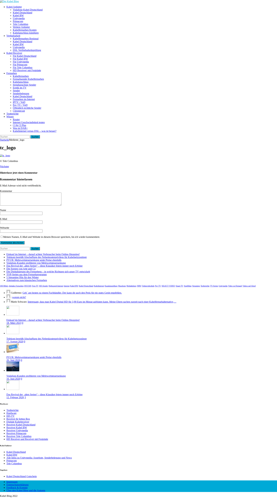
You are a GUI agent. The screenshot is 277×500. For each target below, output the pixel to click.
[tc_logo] (5, 155)
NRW (139, 286)
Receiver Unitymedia (17, 430)
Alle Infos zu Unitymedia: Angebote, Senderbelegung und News (39, 457)
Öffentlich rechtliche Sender (27, 108)
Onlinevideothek (148, 286)
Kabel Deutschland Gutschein (21, 476)
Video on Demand (235, 286)
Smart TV (179, 286)
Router (16, 119)
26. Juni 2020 (13, 360)
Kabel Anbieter (14, 6)
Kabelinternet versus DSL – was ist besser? (34, 131)
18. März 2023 (13, 323)
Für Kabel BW (20, 58)
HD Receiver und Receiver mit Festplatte (27, 439)
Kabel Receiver (14, 53)
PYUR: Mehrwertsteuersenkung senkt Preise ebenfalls (33, 260)
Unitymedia (19, 18)
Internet (67, 286)
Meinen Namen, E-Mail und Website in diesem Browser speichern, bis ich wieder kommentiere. (51, 237)
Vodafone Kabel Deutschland (28, 9)
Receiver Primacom (16, 433)
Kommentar (6, 191)
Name (3, 210)
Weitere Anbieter (21, 27)
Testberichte (12, 113)
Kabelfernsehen (21, 76)
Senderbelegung (21, 93)
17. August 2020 (14, 341)
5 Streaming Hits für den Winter (22, 277)
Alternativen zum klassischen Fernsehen (26, 280)
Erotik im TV (19, 87)
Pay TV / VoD (20, 105)
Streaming (196, 286)
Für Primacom (20, 64)
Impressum (11, 481)
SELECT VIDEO (168, 286)
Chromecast (19, 110)
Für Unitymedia (21, 61)
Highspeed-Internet (56, 286)
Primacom (18, 21)
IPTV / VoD (19, 102)
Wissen (10, 116)
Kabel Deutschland (22, 12)
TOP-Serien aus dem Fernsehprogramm (26, 274)
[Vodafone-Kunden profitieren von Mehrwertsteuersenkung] (12, 370)
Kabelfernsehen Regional (25, 38)
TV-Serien (214, 286)
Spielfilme (188, 286)
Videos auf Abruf (249, 286)
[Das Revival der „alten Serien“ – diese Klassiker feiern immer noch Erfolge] (12, 389)
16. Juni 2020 (13, 378)
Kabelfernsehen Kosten (25, 30)
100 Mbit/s (4, 286)
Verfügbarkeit (13, 35)
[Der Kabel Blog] (9, 1)
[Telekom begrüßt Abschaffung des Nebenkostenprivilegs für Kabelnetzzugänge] (12, 333)
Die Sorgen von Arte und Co (21, 268)
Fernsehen (11, 73)
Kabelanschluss (21, 82)
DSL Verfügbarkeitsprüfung (27, 50)
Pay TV (158, 286)
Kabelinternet (99, 286)
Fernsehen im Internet (24, 99)
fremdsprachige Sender (24, 84)
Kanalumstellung (111, 286)
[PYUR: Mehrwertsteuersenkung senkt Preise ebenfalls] (12, 351)
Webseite (4, 227)
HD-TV (10, 416)
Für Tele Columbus (22, 67)
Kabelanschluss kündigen (26, 32)
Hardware (11, 413)
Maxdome (122, 286)
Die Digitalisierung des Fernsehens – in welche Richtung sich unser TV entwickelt (48, 271)
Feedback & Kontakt (17, 487)
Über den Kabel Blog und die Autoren (25, 490)
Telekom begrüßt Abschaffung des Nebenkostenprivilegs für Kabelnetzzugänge (46, 257)
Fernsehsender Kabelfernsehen (28, 79)
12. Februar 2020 (15, 397)
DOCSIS (27, 286)
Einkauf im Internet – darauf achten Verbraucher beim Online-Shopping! (43, 254)
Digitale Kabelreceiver (17, 421)
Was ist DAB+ (20, 128)
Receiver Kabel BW (16, 427)
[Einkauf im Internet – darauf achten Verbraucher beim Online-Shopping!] (12, 314)
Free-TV (35, 286)
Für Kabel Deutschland (24, 56)
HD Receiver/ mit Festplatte (27, 70)
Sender (16, 90)
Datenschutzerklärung (17, 484)
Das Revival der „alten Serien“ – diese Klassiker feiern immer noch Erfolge (44, 265)
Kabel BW (18, 15)
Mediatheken (131, 286)
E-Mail (3, 219)
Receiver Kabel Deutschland (20, 424)
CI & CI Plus (19, 125)
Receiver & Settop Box (18, 419)
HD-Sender (43, 286)
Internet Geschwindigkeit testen (29, 122)
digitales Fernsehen (16, 286)
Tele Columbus (20, 24)
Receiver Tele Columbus (18, 436)
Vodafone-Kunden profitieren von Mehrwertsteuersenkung (36, 263)
